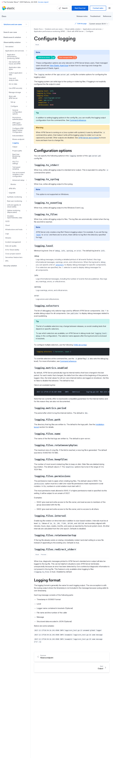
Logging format (47, 579)
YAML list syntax (80, 345)
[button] (37, 44)
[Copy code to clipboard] (106, 90)
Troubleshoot (95, 16)
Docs (4, 16)
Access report (43, 2)
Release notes (82, 16)
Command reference (78, 120)
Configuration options (53, 150)
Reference (107, 16)
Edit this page (82, 23)
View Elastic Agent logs (59, 65)
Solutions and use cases (13, 24)
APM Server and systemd (88, 138)
